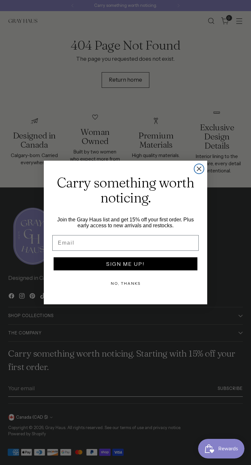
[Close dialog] (199, 169)
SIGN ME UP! (125, 264)
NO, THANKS (126, 283)
